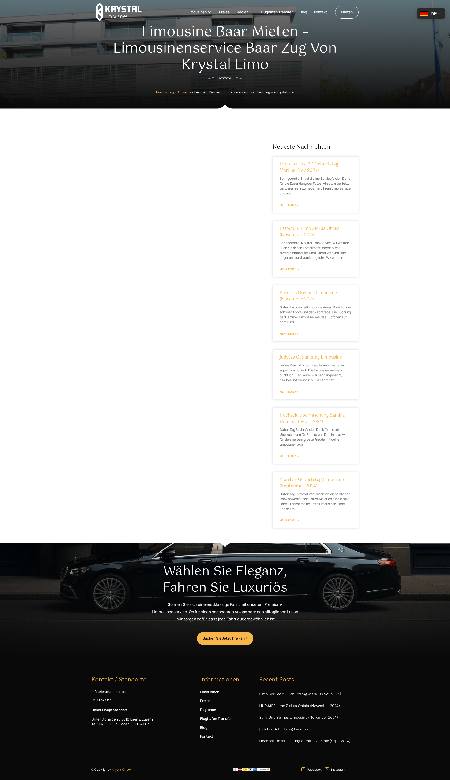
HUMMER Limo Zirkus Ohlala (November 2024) (310, 231)
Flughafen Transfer (277, 12)
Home (160, 92)
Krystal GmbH (121, 769)
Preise (224, 12)
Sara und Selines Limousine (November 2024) (308, 296)
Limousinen (197, 12)
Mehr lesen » (289, 205)
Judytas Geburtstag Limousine (311, 357)
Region (242, 12)
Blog (303, 12)
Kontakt (320, 12)
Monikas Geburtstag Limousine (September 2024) (312, 483)
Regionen (184, 92)
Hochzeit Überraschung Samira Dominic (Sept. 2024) (312, 418)
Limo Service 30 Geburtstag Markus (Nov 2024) (309, 167)
